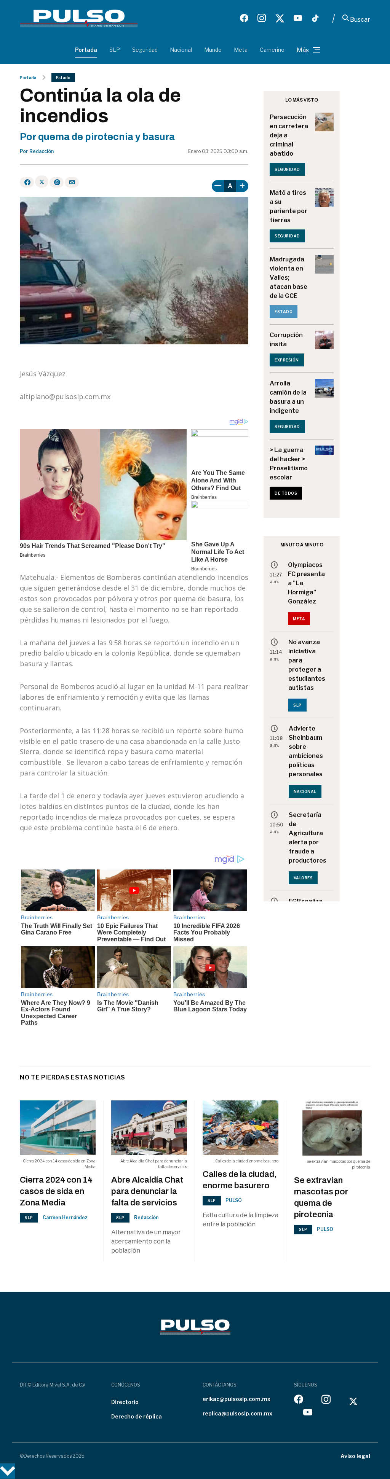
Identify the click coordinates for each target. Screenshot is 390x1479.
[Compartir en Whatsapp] (57, 182)
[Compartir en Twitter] (41, 181)
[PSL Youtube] (298, 18)
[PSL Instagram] (261, 18)
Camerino (272, 49)
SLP (114, 49)
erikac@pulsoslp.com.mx (236, 1399)
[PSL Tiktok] (315, 18)
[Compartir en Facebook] (27, 182)
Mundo (213, 49)
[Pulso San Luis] (79, 18)
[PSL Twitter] (280, 18)
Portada (86, 49)
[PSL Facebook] (244, 18)
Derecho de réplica (136, 1416)
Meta (241, 49)
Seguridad (145, 49)
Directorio (125, 1402)
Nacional (181, 49)
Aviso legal (355, 1456)
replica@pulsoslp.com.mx (237, 1413)
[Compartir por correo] (72, 182)
